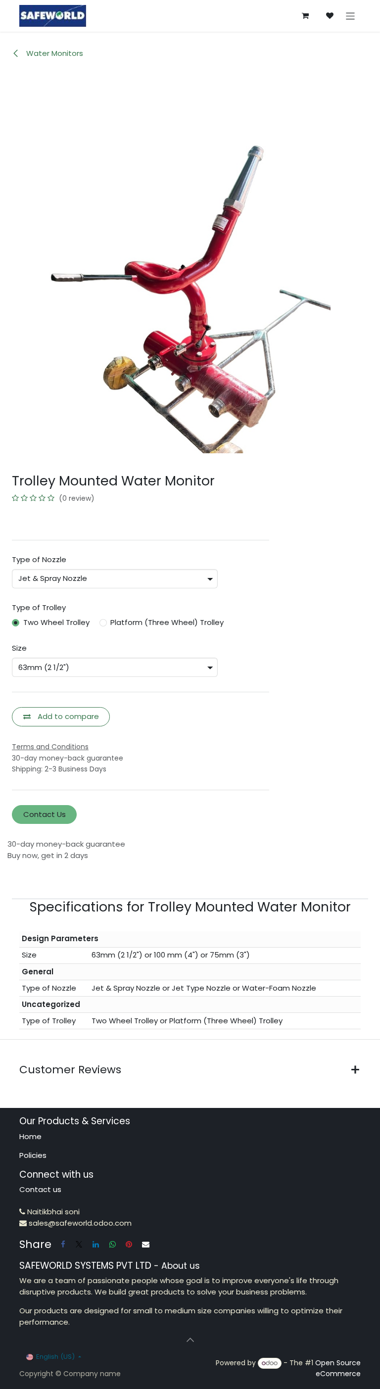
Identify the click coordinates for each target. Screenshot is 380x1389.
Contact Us (44, 814)
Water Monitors (53, 53)
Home (30, 1136)
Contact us (40, 1189)
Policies (33, 1155)
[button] (190, 1339)
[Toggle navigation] (350, 15)
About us (180, 1266)
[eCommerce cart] (305, 16)
